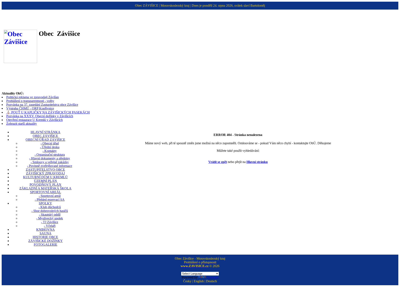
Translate (213, 277)
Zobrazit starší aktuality (21, 123)
